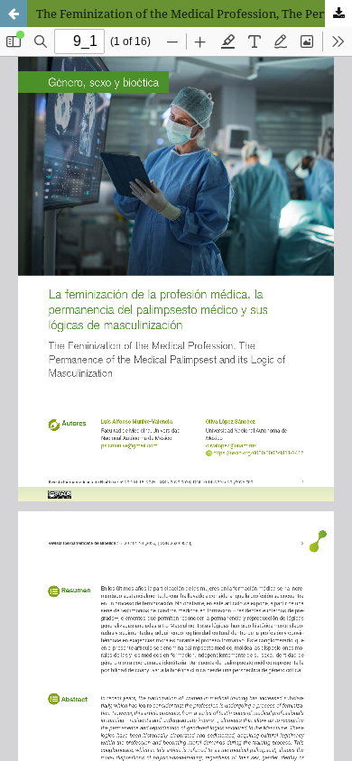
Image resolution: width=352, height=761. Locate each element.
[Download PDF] (338, 13)
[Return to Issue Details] (13, 13)
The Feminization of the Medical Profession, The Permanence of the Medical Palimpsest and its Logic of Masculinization (194, 13)
